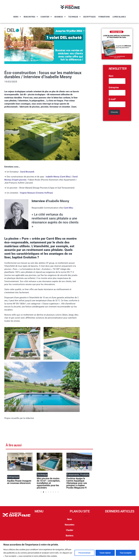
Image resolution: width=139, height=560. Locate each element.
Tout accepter (126, 553)
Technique (73, 17)
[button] (7, 469)
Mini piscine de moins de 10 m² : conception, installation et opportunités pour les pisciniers (48, 483)
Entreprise (114, 87)
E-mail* (112, 99)
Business (58, 17)
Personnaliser (84, 553)
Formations (104, 17)
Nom (111, 76)
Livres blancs (119, 17)
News (15, 17)
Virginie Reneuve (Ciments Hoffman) (36, 193)
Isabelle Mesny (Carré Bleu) (58, 176)
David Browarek (27, 172)
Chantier (44, 17)
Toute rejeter (105, 553)
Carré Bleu (68, 208)
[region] (69, 550)
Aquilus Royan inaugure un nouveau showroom (19, 481)
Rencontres (29, 17)
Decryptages (89, 17)
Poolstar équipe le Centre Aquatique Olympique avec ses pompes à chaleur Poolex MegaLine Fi (76, 483)
